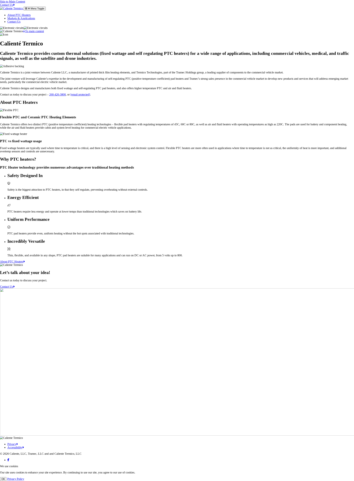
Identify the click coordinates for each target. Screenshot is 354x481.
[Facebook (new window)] (8, 459)
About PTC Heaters (19, 15)
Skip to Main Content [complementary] (12, 1)
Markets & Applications (21, 18)
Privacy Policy (15, 478)
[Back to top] (12, 8)
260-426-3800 (57, 94)
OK (3, 479)
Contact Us (13, 21)
